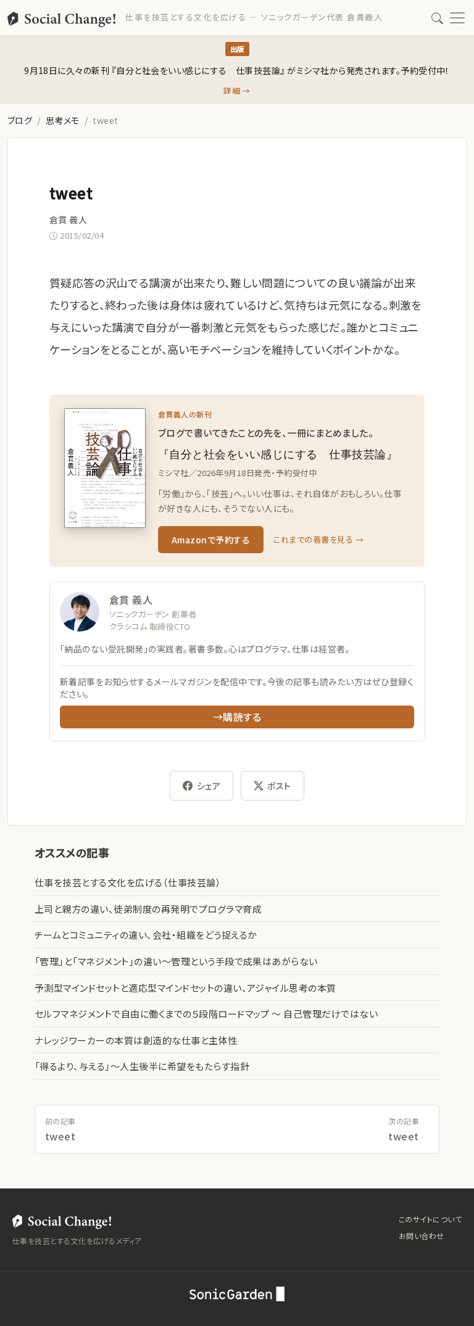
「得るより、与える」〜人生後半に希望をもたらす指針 (142, 1066)
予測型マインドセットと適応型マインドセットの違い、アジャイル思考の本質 (185, 987)
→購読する (237, 716)
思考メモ (63, 120)
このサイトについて (430, 1219)
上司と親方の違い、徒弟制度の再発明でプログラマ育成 (148, 908)
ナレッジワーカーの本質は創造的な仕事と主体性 (136, 1040)
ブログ (19, 120)
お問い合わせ (421, 1235)
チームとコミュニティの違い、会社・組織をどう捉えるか (146, 934)
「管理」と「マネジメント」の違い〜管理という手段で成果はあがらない (176, 961)
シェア (208, 786)
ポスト (279, 786)
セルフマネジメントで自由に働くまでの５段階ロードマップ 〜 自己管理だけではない (206, 1013)
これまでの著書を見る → (318, 539)
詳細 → (237, 90)
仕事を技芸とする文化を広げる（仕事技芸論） (128, 882)
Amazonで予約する (211, 539)
